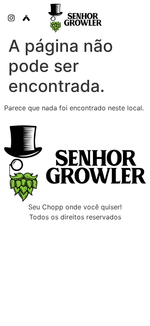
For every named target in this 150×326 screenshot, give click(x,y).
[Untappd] (26, 17)
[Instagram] (11, 17)
